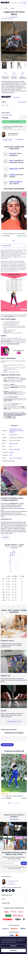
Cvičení (11, 449)
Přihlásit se (24, 863)
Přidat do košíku (15, 121)
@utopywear (13, 890)
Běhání (18, 449)
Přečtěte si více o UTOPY (14, 721)
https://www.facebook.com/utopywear (6, 890)
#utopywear (15, 819)
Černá (13, 443)
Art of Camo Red (8, 316)
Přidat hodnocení (7, 744)
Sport (10, 458)
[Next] (26, 216)
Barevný (11, 452)
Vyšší (10, 455)
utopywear (3, 890)
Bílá (10, 443)
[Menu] (23, 2)
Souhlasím (13, 950)
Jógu (15, 449)
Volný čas (15, 458)
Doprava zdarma (15, 181)
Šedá (16, 443)
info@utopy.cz (20, 139)
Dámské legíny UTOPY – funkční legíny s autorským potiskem (16, 430)
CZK (14, 2)
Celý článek (5, 537)
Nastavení (13, 946)
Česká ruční (13, 168)
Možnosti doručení (7, 114)
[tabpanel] (14, 214)
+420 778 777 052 (12, 2)
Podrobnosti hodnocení (7, 18)
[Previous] (2, 216)
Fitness (20, 458)
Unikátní (12, 174)
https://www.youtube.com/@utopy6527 (9, 890)
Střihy (11, 160)
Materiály (12, 153)
